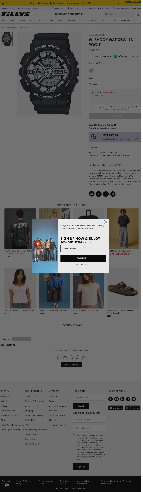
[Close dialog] (106, 222)
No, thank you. (82, 264)
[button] (140, 227)
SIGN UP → (83, 258)
